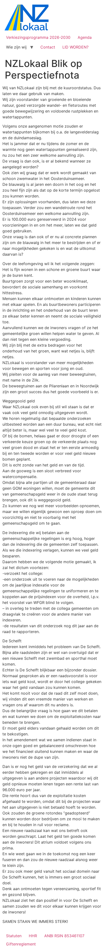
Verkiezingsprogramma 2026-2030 (38, 37)
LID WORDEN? (75, 47)
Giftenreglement (21, 944)
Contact (47, 47)
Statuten (14, 935)
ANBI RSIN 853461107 (64, 935)
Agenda (85, 37)
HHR (33, 935)
